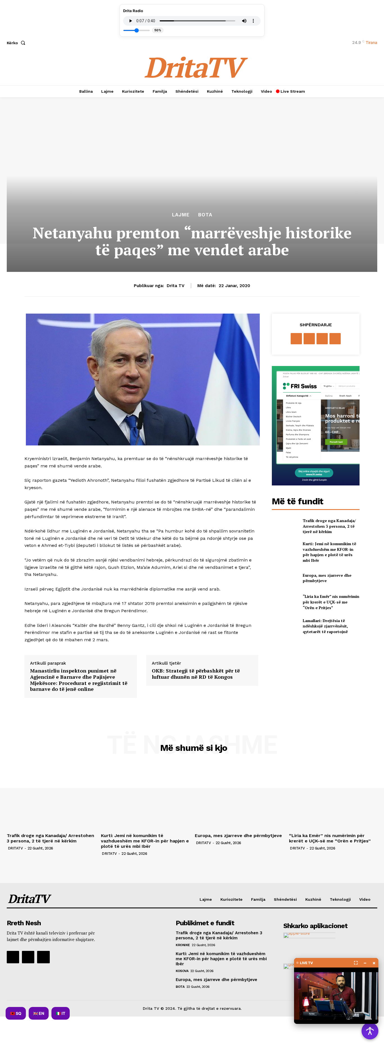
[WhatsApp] (335, 338)
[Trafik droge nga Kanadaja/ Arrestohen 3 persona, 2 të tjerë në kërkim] (285, 526)
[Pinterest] (322, 338)
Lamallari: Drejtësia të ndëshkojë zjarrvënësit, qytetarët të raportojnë (325, 626)
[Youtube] (43, 957)
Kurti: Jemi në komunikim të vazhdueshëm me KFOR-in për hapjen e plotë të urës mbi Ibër (329, 552)
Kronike (183, 945)
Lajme (180, 214)
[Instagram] (28, 957)
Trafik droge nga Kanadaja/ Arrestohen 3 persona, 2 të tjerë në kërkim (329, 526)
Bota (205, 214)
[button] (17, 43)
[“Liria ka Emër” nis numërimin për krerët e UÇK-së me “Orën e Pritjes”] (285, 602)
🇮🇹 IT (60, 1013)
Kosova (182, 971)
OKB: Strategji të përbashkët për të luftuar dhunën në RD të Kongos (196, 674)
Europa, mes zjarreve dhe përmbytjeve (238, 835)
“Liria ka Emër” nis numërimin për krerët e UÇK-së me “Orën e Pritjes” (331, 602)
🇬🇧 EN (38, 1013)
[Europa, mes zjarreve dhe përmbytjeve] (285, 578)
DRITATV (15, 848)
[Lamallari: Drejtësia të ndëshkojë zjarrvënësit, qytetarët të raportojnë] (285, 626)
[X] (309, 338)
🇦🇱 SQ (15, 1013)
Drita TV (175, 285)
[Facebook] (296, 338)
